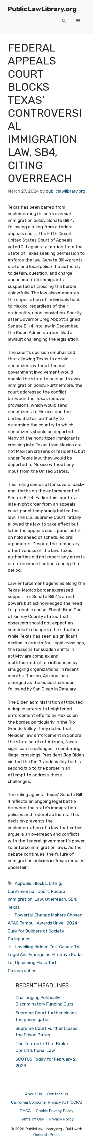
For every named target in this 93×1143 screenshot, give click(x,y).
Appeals (23, 883)
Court (43, 891)
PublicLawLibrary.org (42, 9)
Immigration (20, 899)
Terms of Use (32, 1119)
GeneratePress (46, 1134)
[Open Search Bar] (64, 20)
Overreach (55, 899)
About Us (33, 1094)
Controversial (21, 891)
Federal (58, 891)
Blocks (40, 883)
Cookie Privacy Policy (54, 1111)
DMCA (25, 1111)
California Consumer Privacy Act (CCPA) (46, 1102)
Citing (55, 883)
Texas (14, 907)
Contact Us (57, 1094)
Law (39, 899)
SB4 (72, 899)
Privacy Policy (61, 1119)
